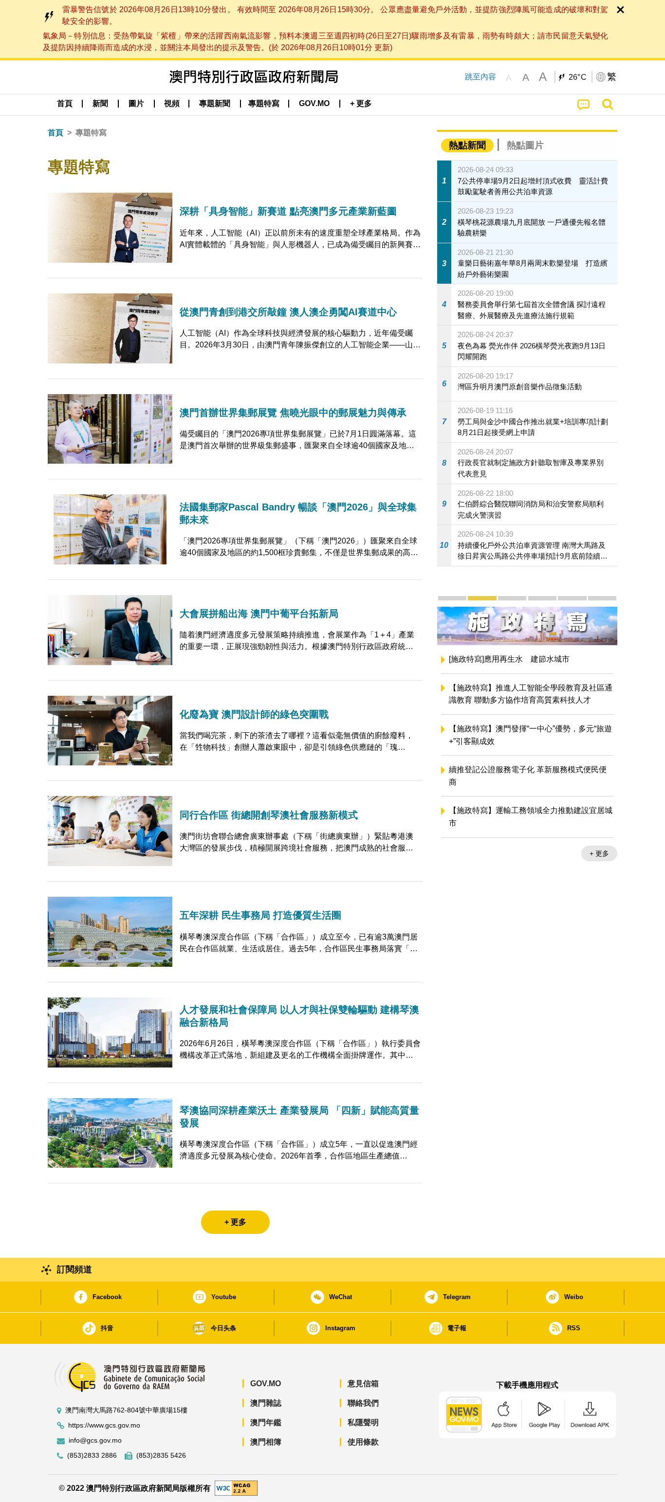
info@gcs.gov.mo (95, 1440)
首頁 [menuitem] (65, 103)
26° (578, 77)
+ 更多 (599, 866)
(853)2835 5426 (161, 1455)
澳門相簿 (265, 1442)
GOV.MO (265, 1383)
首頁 (55, 132)
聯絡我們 (363, 1403)
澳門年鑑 (265, 1422)
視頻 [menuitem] (172, 103)
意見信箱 (363, 1383)
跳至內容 (480, 76)
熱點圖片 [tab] (525, 145)
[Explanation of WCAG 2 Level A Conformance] (236, 1488)
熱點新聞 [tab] (467, 145)
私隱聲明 (363, 1422)
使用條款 (363, 1442)
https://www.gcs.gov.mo (104, 1425)
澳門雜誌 (265, 1403)
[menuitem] (100, 103)
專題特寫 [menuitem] (263, 103)
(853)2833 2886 (92, 1455)
